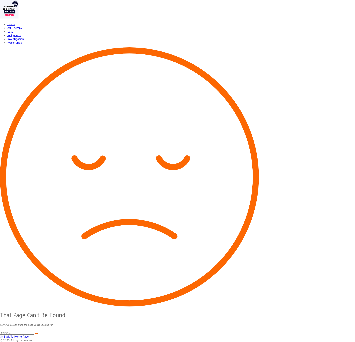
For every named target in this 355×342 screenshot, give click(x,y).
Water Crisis (14, 42)
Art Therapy (14, 28)
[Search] (36, 333)
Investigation (15, 39)
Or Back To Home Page (14, 336)
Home (11, 24)
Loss (10, 31)
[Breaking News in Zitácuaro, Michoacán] (9, 17)
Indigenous (14, 35)
